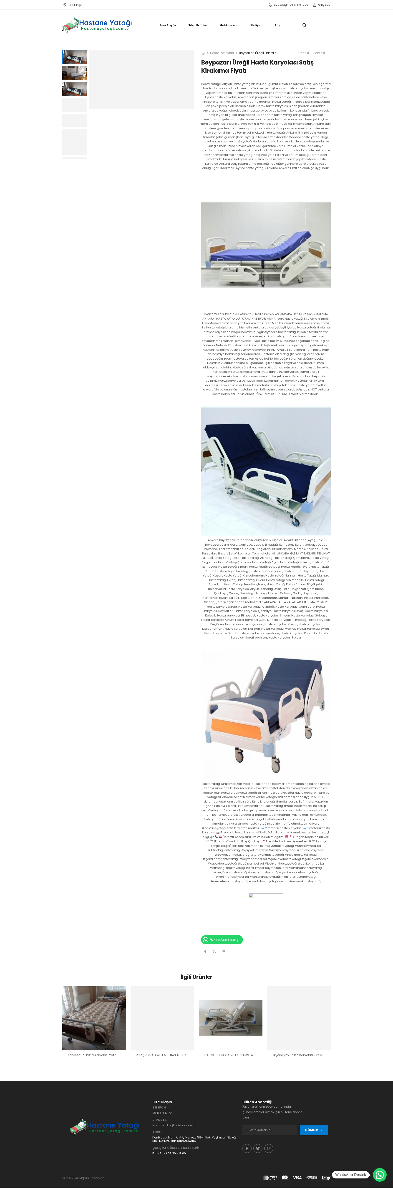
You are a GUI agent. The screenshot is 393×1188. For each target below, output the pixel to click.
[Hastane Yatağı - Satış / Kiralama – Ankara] (97, 25)
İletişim (256, 25)
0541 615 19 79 (162, 1113)
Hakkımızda (229, 25)
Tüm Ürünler (197, 25)
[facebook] (247, 1148)
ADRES (157, 1132)
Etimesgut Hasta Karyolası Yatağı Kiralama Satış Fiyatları (111, 1055)
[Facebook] (205, 951)
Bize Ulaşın (75, 5)
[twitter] (257, 1148)
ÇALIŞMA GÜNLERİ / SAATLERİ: (175, 1148)
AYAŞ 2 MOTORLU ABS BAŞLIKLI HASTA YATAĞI (170, 1055)
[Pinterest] (223, 951)
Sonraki (319, 53)
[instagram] (268, 1148)
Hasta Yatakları (222, 53)
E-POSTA (159, 1120)
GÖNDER (311, 1130)
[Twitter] (214, 951)
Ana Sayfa (168, 25)
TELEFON (159, 1107)
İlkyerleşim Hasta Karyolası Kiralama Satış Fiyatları (310, 1055)
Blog (278, 25)
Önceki (302, 53)
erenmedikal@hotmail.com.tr (174, 1125)
